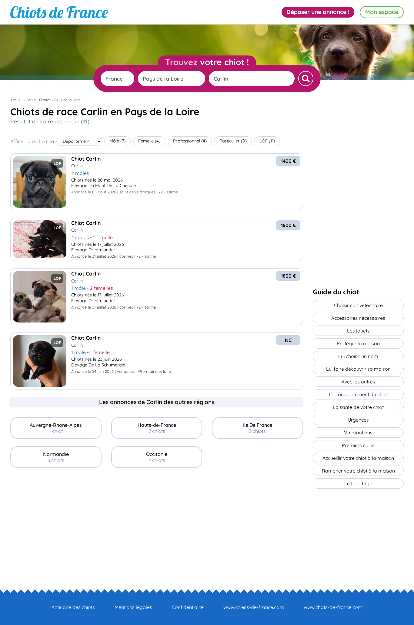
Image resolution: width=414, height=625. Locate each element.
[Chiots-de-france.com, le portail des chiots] (59, 12)
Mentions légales (133, 607)
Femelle (149, 141)
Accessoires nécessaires (358, 318)
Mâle (117, 141)
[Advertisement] (157, 517)
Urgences (358, 420)
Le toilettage (358, 483)
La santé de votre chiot (358, 407)
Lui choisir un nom (358, 356)
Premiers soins (358, 445)
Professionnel (190, 141)
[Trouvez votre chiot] (305, 78)
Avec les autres (358, 382)
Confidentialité (188, 607)
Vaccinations (358, 432)
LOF (267, 141)
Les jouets (358, 331)
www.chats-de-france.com (333, 607)
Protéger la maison (358, 343)
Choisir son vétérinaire (358, 305)
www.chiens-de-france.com (253, 607)
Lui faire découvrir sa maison (358, 369)
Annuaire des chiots (73, 607)
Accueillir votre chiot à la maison (358, 458)
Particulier (233, 141)
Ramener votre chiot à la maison (358, 471)
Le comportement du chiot (358, 394)
